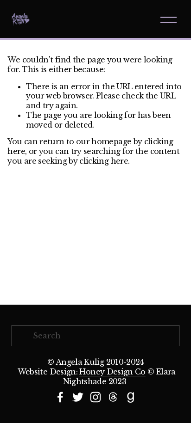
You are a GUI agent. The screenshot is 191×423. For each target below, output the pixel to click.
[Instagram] (95, 397)
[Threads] (113, 397)
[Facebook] (60, 397)
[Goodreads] (130, 397)
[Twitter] (77, 397)
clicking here (103, 161)
